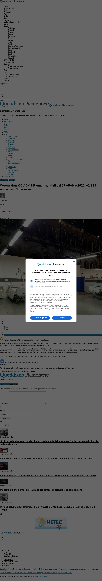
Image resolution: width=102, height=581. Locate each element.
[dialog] (51, 290)
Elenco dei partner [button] (47, 302)
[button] (51, 291)
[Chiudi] (74, 262)
